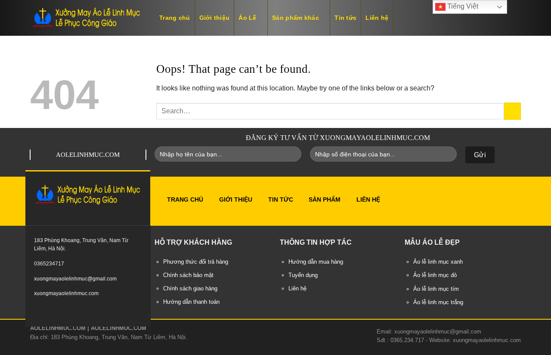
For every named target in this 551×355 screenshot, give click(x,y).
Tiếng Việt (462, 6)
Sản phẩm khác (295, 17)
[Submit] (512, 111)
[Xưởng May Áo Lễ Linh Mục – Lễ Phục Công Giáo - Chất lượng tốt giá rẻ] (86, 18)
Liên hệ (376, 17)
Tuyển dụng (303, 275)
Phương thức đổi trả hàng (195, 262)
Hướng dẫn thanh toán (191, 302)
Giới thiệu (214, 17)
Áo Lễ (247, 17)
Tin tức (345, 17)
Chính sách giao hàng (190, 289)
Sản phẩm (325, 199)
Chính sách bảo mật (188, 275)
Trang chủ (174, 17)
